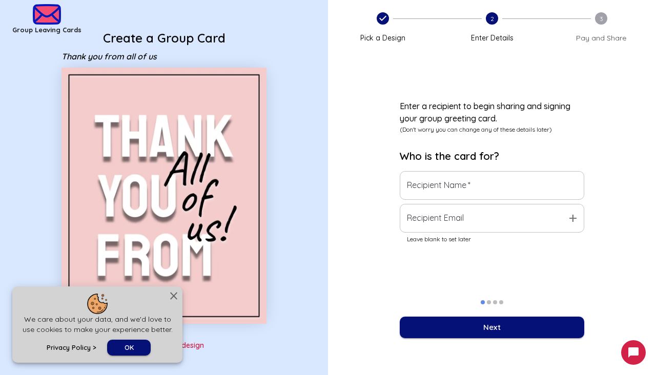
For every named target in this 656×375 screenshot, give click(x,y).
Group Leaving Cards (46, 30)
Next (492, 327)
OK (129, 347)
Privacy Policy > (71, 347)
